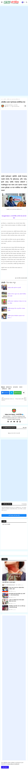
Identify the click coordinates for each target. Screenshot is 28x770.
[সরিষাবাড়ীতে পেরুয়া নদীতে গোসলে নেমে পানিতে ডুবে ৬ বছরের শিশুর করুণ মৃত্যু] (5, 607)
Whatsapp (18, 392)
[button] (26, 2)
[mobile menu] (2, 2)
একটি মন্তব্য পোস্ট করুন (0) (14, 515)
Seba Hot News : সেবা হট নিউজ (13, 414)
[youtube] (14, 421)
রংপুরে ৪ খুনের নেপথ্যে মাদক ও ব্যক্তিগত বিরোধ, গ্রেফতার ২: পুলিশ (16, 588)
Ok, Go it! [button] (5, 767)
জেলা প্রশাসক (15, 387)
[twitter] (11, 421)
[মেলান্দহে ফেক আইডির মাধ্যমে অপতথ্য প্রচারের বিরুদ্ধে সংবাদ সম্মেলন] (5, 601)
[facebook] (8, 421)
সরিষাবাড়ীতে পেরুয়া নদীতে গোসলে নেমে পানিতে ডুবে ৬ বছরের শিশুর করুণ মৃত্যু (17, 606)
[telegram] (17, 421)
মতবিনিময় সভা (4, 389)
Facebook (6, 392)
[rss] (20, 421)
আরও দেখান (25, 427)
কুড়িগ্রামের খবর (9, 387)
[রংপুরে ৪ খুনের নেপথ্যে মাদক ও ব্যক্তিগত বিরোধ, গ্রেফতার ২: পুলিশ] (5, 589)
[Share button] (23, 392)
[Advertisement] (14, 51)
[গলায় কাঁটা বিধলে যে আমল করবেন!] (14, 571)
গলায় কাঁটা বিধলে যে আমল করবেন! (8, 582)
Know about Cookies (12, 764)
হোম (2, 99)
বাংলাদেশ (20, 387)
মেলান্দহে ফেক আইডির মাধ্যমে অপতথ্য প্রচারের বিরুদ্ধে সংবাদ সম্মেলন (16, 600)
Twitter (11, 392)
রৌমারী (5, 99)
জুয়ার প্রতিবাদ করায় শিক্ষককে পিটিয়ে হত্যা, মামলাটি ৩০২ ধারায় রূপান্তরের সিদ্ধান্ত (17, 594)
